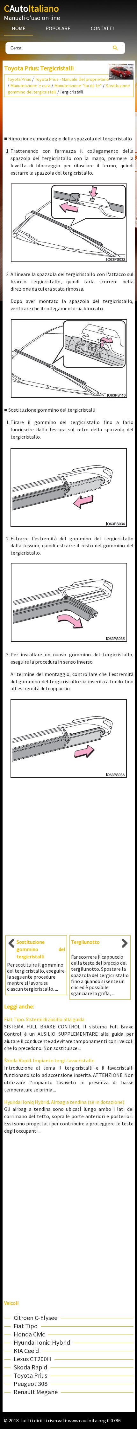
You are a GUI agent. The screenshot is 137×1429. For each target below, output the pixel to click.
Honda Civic (29, 1334)
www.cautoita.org (87, 1420)
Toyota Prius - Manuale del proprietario (72, 79)
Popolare (58, 28)
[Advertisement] (68, 113)
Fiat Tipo (26, 1326)
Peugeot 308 (30, 1383)
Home (18, 28)
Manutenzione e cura (31, 85)
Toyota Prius (19, 79)
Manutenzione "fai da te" (78, 85)
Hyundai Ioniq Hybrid (42, 1342)
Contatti (102, 28)
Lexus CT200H (32, 1359)
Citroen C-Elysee (35, 1318)
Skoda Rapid (30, 1367)
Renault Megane (36, 1392)
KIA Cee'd (26, 1351)
